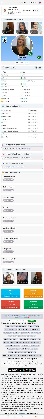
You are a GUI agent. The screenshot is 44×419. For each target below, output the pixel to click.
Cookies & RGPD (11, 362)
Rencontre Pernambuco (22, 342)
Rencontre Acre (9, 326)
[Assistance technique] (36, 417)
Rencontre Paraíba (35, 339)
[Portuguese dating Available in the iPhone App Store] (15, 369)
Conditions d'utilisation (19, 364)
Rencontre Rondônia (31, 349)
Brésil (24, 78)
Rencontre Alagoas (21, 326)
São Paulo (31, 81)
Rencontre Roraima (13, 352)
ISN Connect (22, 413)
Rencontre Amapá (33, 326)
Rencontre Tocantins (35, 355)
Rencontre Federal (24, 333)
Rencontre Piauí (35, 342)
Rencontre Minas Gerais (10, 339)
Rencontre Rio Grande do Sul (15, 349)
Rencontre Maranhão (14, 336)
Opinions (34, 359)
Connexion (32, 2)
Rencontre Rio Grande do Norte (30, 345)
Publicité (21, 362)
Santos (25, 81)
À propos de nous (31, 362)
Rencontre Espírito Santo (10, 333)
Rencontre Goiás (36, 333)
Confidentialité (6, 364)
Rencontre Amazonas (11, 329)
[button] (2, 2)
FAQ (25, 366)
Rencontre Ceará (34, 329)
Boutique (27, 359)
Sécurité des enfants (36, 364)
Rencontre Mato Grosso (29, 336)
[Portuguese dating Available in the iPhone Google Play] (29, 369)
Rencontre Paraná (9, 342)
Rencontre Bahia (23, 329)
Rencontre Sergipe (22, 355)
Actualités (10, 359)
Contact (20, 366)
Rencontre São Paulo (9, 355)
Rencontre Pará (23, 339)
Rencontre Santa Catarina (28, 352)
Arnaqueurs (19, 359)
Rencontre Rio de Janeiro (12, 345)
